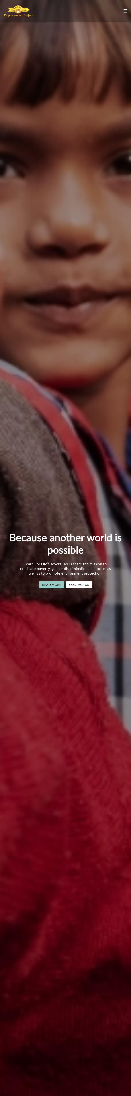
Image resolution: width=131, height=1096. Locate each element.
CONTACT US (79, 584)
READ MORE (51, 584)
